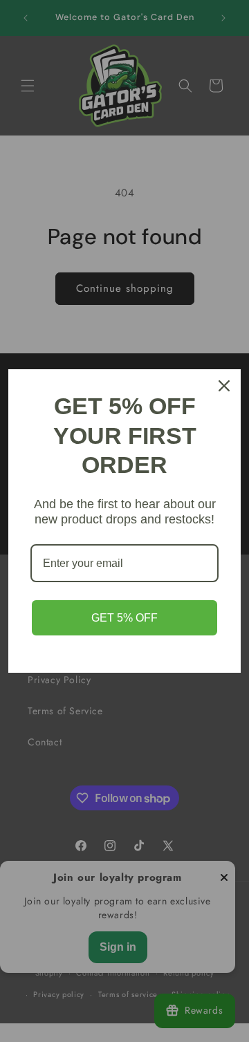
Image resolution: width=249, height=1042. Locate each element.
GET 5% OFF (124, 618)
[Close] (224, 385)
